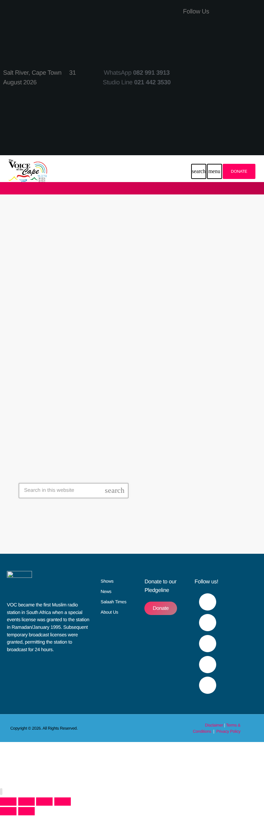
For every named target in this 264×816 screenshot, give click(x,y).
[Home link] (28, 171)
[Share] (44, 801)
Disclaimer (214, 725)
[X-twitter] (232, 35)
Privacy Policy (228, 731)
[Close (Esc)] (62, 801)
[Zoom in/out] (8, 801)
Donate (239, 171)
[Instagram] (232, 76)
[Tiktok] (232, 96)
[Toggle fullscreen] (26, 801)
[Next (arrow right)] (26, 811)
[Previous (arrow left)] (8, 811)
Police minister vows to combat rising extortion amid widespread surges (122, 368)
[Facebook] (232, 15)
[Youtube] (232, 55)
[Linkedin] (232, 116)
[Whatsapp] (232, 136)
